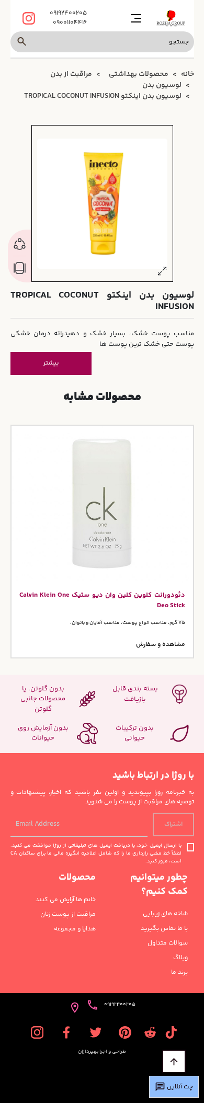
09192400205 (68, 13)
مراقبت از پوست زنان (68, 914)
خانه (187, 74)
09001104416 (70, 23)
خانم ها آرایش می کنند (66, 900)
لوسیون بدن (162, 85)
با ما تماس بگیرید (164, 929)
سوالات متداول (168, 943)
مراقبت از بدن (71, 74)
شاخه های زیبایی (165, 914)
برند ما (179, 972)
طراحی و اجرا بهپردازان (102, 1052)
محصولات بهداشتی (138, 74)
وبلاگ (180, 958)
